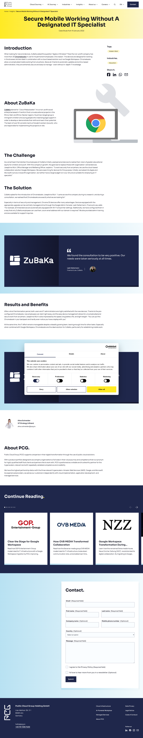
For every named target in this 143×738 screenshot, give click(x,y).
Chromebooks (20, 56)
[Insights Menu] (83, 4)
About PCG (100, 719)
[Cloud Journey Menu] (42, 4)
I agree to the (81, 667)
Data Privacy (129, 706)
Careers (105, 4)
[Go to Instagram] (134, 730)
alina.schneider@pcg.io (26, 426)
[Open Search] (115, 4)
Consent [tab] (40, 354)
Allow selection (71, 389)
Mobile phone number (110, 621)
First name (70, 611)
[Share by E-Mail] (126, 74)
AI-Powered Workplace (104, 710)
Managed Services (102, 715)
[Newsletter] (138, 730)
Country (69, 631)
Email (68, 601)
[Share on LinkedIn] (114, 74)
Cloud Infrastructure (103, 706)
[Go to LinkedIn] (126, 730)
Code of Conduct (131, 715)
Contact (133, 4)
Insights (79, 4)
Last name (106, 611)
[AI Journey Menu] (57, 4)
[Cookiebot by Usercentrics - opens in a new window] (107, 347)
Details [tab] (71, 354)
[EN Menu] (123, 4)
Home (6, 11)
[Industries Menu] (71, 4)
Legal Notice (129, 710)
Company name (72, 621)
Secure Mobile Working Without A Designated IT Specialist (37, 11)
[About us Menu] (96, 4)
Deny (41, 389)
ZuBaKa (7, 109)
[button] (131, 507)
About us (92, 4)
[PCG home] (8, 4)
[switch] (60, 380)
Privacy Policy (87, 667)
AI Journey (52, 4)
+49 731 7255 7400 (22, 727)
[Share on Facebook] (108, 74)
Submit (71, 679)
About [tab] (103, 354)
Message (69, 641)
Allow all (101, 389)
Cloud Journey (35, 4)
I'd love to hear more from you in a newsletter (88, 672)
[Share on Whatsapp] (120, 74)
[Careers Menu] (109, 4)
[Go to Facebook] (130, 730)
